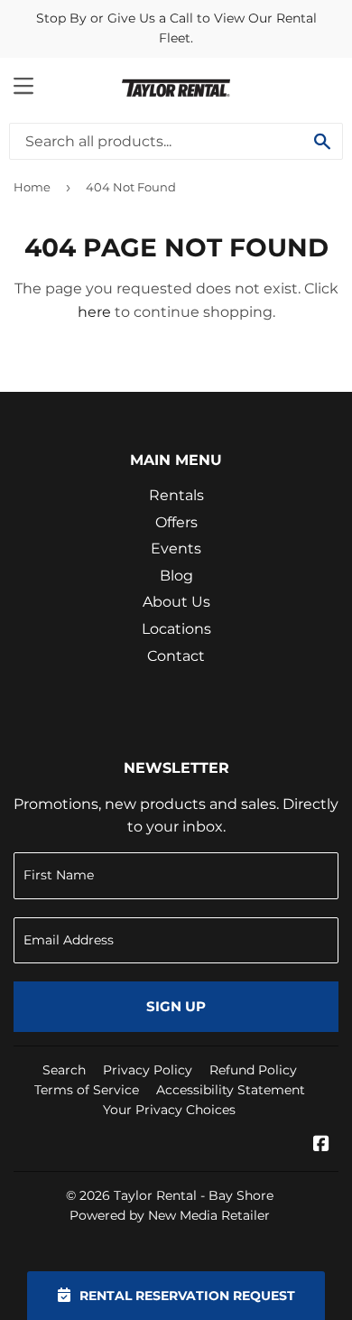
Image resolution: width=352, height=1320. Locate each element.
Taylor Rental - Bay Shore (193, 1195)
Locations (176, 628)
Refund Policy (253, 1070)
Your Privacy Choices (169, 1109)
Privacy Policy (147, 1070)
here (94, 312)
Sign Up (176, 1006)
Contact (176, 656)
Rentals (176, 495)
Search (64, 1070)
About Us (176, 601)
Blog (176, 575)
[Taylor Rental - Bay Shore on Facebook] (321, 1145)
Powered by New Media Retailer (169, 1215)
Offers (176, 522)
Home (32, 187)
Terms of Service (86, 1090)
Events (176, 548)
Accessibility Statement (230, 1090)
